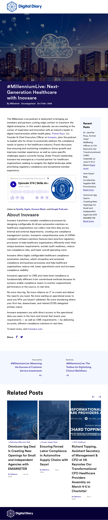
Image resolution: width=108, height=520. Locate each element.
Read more (88, 190)
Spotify (19, 209)
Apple (27, 209)
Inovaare (52, 137)
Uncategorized (28, 104)
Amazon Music (38, 209)
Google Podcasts (59, 209)
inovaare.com (35, 329)
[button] (93, 397)
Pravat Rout (58, 133)
